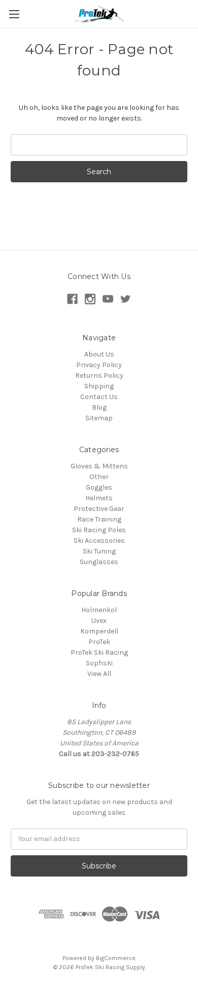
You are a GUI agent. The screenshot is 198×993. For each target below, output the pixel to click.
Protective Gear (99, 508)
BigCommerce (116, 958)
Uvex (99, 620)
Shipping (99, 386)
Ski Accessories (99, 540)
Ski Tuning (99, 551)
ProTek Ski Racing (99, 652)
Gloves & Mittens (99, 466)
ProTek (99, 642)
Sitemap (99, 418)
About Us (99, 354)
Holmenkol (99, 610)
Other (99, 476)
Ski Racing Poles (99, 530)
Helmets (99, 498)
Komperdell (99, 631)
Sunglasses (99, 562)
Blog (99, 407)
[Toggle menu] (14, 14)
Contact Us (99, 396)
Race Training (99, 519)
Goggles (99, 487)
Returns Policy (99, 375)
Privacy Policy (99, 365)
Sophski (99, 663)
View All (99, 673)
